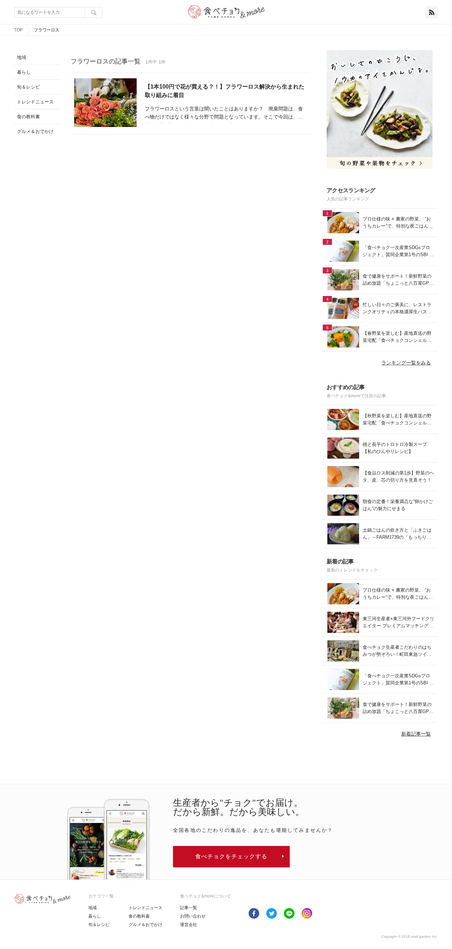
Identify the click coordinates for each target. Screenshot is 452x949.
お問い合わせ (193, 916)
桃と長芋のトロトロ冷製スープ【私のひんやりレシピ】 (395, 448)
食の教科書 (139, 916)
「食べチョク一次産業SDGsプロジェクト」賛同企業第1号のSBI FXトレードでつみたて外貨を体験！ (397, 251)
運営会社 (188, 924)
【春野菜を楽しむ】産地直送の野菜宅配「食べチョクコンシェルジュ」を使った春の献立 (397, 337)
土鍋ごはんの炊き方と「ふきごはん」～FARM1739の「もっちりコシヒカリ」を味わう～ (397, 533)
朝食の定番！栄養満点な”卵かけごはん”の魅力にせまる (398, 505)
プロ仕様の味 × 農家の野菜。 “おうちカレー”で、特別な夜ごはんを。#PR (397, 222)
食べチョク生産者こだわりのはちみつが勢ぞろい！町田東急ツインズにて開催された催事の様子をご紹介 (397, 651)
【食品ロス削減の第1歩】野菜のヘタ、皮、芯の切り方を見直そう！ (398, 476)
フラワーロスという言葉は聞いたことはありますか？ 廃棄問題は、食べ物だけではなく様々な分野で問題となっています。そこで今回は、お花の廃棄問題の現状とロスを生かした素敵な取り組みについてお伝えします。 (224, 114)
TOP (18, 30)
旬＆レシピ (98, 924)
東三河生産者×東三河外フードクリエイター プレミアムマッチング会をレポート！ (398, 622)
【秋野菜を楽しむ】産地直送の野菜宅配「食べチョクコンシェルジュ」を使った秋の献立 (397, 419)
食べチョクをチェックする (231, 856)
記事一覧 (188, 907)
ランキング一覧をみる (406, 362)
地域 (92, 907)
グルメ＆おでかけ (145, 924)
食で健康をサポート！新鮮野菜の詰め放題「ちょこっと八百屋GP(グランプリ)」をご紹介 (397, 279)
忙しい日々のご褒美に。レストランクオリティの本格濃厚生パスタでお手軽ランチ (397, 308)
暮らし (94, 916)
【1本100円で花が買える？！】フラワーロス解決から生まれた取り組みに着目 (224, 91)
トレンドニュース (145, 907)
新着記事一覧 (416, 733)
